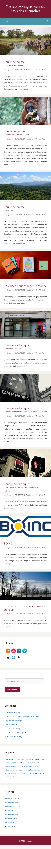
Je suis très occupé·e (14, 728)
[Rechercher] (47, 21)
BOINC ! (9, 544)
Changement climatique (15, 762)
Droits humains (32, 762)
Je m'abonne (12, 689)
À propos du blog (12, 712)
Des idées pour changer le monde (25, 286)
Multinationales (24, 770)
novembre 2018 (12, 802)
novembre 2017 (12, 814)
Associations (26, 759)
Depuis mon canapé (13, 720)
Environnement (25, 766)
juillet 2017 (10, 826)
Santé (18, 773)
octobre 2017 (11, 818)
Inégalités (8, 770)
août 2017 (9, 822)
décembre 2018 (12, 798)
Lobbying (15, 770)
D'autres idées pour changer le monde (22, 716)
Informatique (36, 766)
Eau (15, 766)
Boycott (42, 759)
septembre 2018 (12, 806)
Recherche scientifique (10, 773)
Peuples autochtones (37, 770)
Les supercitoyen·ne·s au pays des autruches (25, 8)
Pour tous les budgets (15, 736)
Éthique (14, 777)
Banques (36, 759)
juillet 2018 (10, 810)
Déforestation (9, 767)
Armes (18, 759)
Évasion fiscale (22, 777)
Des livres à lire (12, 724)
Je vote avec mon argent (15, 732)
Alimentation (10, 759)
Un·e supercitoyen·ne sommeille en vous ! (24, 608)
